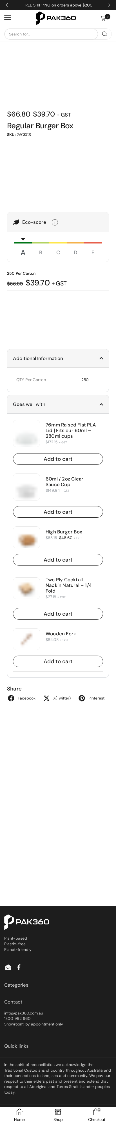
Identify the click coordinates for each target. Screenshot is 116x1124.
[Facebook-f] (19, 967)
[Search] (104, 34)
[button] (106, 18)
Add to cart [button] (58, 458)
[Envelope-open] (8, 967)
